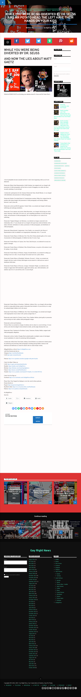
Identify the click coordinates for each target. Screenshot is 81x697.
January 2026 (32, 573)
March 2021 (31, 665)
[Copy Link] (35, 408)
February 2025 (32, 595)
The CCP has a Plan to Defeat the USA (21, 527)
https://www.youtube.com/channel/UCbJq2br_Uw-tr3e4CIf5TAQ (25, 371)
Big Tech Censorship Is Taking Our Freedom (40, 492)
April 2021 (31, 663)
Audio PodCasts (59, 578)
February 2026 (32, 571)
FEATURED (58, 168)
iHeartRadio (59, 594)
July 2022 (31, 635)
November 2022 (32, 627)
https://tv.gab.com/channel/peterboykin (17, 364)
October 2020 (32, 667)
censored (29, 10)
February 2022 (32, 645)
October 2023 (32, 615)
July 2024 (31, 601)
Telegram (57, 569)
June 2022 (31, 637)
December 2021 (32, 649)
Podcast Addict (60, 598)
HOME (57, 559)
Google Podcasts (60, 592)
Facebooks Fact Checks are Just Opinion (15, 492)
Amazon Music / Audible (62, 584)
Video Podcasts (58, 571)
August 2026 (32, 559)
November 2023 (32, 613)
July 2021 (31, 659)
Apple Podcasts (60, 586)
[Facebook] (13, 408)
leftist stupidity (66, 10)
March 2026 (31, 569)
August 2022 (32, 633)
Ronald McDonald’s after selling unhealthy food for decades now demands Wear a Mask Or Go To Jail (65, 492)
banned (12, 10)
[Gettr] (37, 408)
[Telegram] (16, 408)
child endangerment (39, 10)
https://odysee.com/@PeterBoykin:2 (17, 370)
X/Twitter (36, 685)
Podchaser (59, 600)
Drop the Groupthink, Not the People (64, 106)
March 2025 (31, 593)
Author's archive (38, 419)
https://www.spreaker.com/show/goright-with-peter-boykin (23, 358)
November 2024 (32, 599)
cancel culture (20, 10)
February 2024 (32, 609)
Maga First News (60, 175)
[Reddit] (26, 408)
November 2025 (32, 577)
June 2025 (31, 587)
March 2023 (31, 619)
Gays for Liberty (60, 170)
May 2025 (31, 589)
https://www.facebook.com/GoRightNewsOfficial (21, 377)
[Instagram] (29, 408)
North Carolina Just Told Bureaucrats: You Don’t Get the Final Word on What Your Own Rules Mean (62, 114)
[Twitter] (24, 408)
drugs (49, 10)
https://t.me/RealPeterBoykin (16, 353)
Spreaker (59, 580)
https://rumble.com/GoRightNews (17, 366)
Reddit (70, 685)
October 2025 (32, 579)
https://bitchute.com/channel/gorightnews (19, 368)
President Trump (60, 180)
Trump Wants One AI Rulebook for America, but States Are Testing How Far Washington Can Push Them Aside (62, 147)
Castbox (58, 588)
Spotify (58, 582)
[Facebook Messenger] (32, 408)
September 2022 (32, 631)
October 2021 (32, 653)
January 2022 (32, 647)
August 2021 (32, 657)
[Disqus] (28, 447)
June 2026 (31, 563)
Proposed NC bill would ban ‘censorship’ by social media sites (60, 527)
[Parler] (21, 408)
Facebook (57, 565)
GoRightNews (58, 602)
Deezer (58, 590)
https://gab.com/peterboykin (14, 355)
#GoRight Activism (60, 163)
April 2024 (31, 607)
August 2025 (32, 583)
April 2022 (31, 641)
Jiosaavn (58, 596)
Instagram (57, 567)
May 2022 (31, 639)
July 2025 (31, 585)
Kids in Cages (56, 10)
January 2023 (32, 623)
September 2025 (32, 581)
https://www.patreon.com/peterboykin (17, 388)
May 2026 (31, 565)
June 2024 (31, 603)
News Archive (58, 563)
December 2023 (32, 611)
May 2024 (31, 605)
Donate (57, 561)
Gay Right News (40, 550)
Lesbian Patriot (60, 173)
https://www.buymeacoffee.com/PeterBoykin (24, 386)
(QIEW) (67, 165)
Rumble (58, 573)
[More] (43, 408)
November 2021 (32, 651)
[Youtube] (40, 408)
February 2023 (32, 621)
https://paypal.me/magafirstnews (16, 385)
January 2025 (32, 597)
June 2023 (31, 617)
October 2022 (32, 629)
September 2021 (32, 655)
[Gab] (18, 408)
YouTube (59, 575)
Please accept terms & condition (63, 74)
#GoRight (57, 161)
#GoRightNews (59, 165)
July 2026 (31, 561)
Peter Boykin (39, 28)
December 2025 (32, 575)
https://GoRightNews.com (24, 349)
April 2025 (31, 591)
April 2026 (31, 567)
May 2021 (31, 661)
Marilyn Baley (59, 178)
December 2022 (32, 625)
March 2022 (31, 643)
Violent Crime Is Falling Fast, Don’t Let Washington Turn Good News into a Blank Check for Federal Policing (62, 136)
